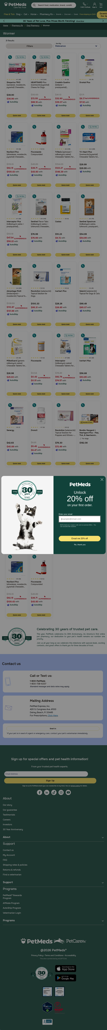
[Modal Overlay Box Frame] (53, 515)
